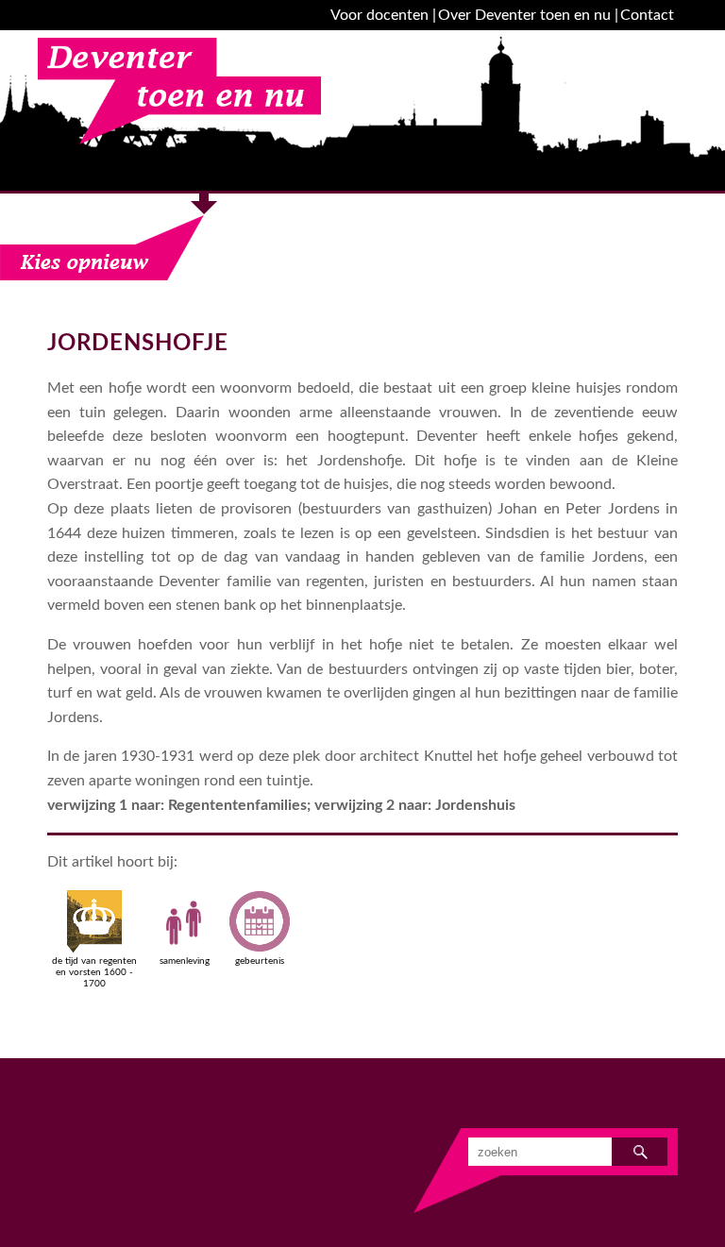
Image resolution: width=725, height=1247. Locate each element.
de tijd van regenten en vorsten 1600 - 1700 (94, 972)
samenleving (185, 961)
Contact (647, 15)
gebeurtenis (259, 961)
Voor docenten (379, 15)
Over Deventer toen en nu (524, 15)
